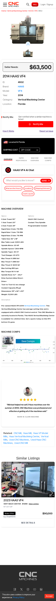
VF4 (35, 11)
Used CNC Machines (19, 440)
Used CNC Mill (21, 443)
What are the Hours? (13, 188)
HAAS (31, 11)
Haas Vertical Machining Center (24, 436)
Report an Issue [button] (46, 131)
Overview (8, 159)
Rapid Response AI (21, 159)
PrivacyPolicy (18, 597)
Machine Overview (34, 159)
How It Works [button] (8, 131)
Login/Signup (47, 4)
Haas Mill (27, 433)
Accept (49, 596)
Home (3, 11)
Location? (28, 188)
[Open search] (28, 4)
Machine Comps (48, 159)
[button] (28, 44)
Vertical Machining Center (17, 11)
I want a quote (28, 194)
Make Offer (9, 513)
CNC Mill (17, 433)
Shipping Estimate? (43, 188)
